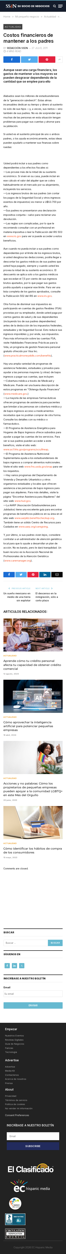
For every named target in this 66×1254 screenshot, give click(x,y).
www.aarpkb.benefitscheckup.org (34, 518)
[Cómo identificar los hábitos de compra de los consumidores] (33, 822)
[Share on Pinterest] (47, 59)
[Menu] (60, 6)
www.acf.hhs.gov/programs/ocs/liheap (25, 449)
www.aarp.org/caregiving (33, 526)
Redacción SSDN (17, 48)
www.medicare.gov (15, 393)
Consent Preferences (17, 1115)
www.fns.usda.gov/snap (38, 466)
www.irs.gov (14, 236)
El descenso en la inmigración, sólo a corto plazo (47, 597)
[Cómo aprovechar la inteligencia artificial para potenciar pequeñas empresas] (33, 696)
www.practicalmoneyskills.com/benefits (27, 355)
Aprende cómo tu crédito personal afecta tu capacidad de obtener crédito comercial (32, 664)
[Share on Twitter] (29, 59)
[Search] (54, 6)
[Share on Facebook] (11, 59)
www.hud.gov (22, 500)
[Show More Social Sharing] (59, 59)
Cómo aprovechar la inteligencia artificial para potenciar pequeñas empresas (28, 726)
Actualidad (13, 26)
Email (7, 987)
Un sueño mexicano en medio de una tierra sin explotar (16, 597)
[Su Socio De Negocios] (28, 6)
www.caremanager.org (17, 560)
